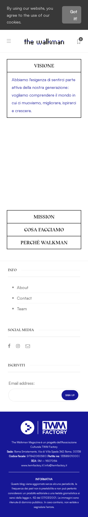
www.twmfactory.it (32, 465)
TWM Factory (50, 446)
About (22, 287)
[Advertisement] (44, 164)
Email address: (22, 383)
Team (22, 308)
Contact (24, 298)
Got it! (73, 14)
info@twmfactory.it (56, 465)
